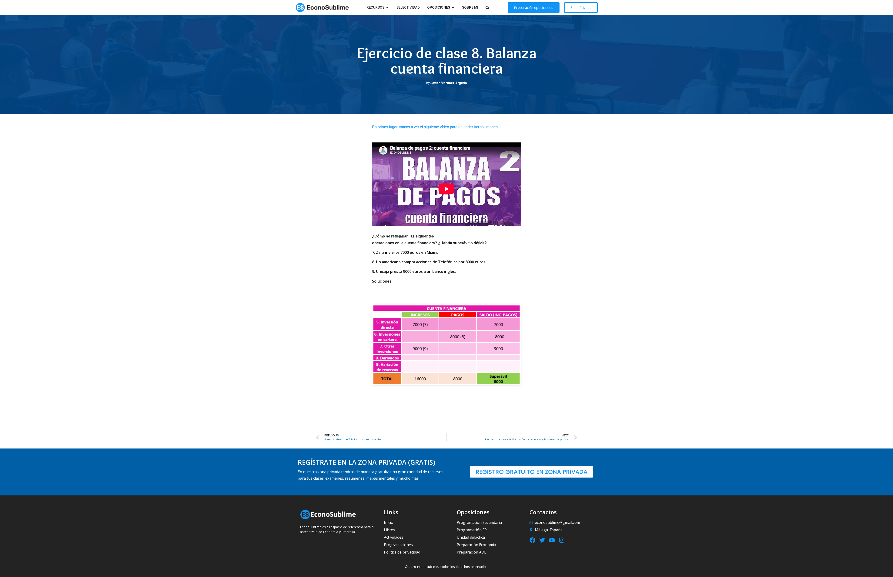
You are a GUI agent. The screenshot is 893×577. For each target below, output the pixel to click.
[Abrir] (493, 7)
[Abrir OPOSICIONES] (453, 7)
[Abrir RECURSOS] (387, 7)
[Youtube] (552, 540)
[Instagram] (562, 540)
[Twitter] (542, 540)
